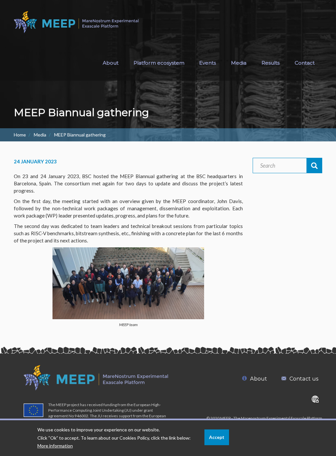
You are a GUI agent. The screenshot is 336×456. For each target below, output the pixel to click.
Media (40, 134)
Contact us (303, 378)
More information (55, 445)
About (110, 63)
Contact (305, 63)
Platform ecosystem (159, 63)
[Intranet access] (315, 399)
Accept (216, 437)
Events (207, 63)
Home (20, 134)
